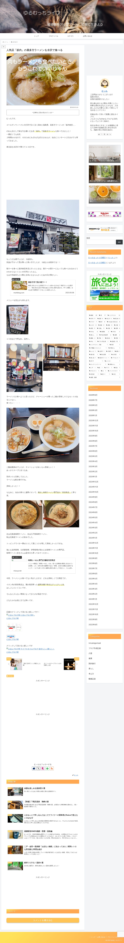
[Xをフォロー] (38, 768)
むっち (105, 91)
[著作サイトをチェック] (34, 768)
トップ (93, 937)
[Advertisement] (42, 696)
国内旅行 (11, 676)
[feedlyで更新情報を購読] (47, 768)
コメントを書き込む (43, 920)
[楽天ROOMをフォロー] (43, 768)
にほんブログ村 (12, 618)
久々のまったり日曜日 (97, 258)
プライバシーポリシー (114, 937)
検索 (88, 238)
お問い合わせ (101, 937)
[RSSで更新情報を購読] (52, 768)
